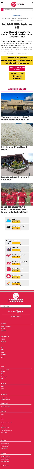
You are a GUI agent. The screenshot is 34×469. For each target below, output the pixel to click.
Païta (2, 343)
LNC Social (3, 383)
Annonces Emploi (5, 445)
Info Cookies (4, 432)
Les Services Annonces (6, 422)
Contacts (3, 453)
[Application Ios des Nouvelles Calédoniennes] (22, 311)
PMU (2, 378)
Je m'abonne (25, 2)
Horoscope (4, 376)
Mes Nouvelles (4, 403)
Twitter (2, 388)
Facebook (3, 386)
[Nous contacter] (9, 311)
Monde (3, 357)
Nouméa (3, 338)
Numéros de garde (5, 399)
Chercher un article (5, 406)
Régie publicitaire (5, 461)
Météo (2, 375)
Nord (2, 349)
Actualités (3, 323)
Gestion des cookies (16, 316)
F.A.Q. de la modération (6, 430)
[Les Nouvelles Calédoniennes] (17, 4)
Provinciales (21, 18)
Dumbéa (3, 339)
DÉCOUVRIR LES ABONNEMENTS (17, 78)
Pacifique (3, 354)
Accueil (4, 18)
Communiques (4, 446)
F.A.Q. (2, 419)
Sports (2, 352)
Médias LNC (3, 411)
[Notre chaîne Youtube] (18, 311)
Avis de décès (4, 448)
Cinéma (3, 371)
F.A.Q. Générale (4, 429)
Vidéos (2, 414)
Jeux (2, 373)
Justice (2, 331)
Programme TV (5, 370)
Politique (3, 328)
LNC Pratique (4, 394)
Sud (2, 347)
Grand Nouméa (5, 336)
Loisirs (2, 367)
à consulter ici (16, 221)
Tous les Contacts (5, 465)
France (2, 356)
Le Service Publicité (5, 456)
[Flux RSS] (11, 311)
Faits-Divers (3, 330)
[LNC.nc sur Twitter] (14, 311)
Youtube (3, 390)
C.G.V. (2, 425)
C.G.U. (2, 423)
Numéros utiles (4, 397)
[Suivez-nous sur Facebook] (16, 311)
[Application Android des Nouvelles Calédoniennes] (20, 311)
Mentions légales (5, 427)
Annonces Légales (5, 443)
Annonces (3, 440)
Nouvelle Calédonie (12, 18)
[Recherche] (2, 9)
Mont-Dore (3, 341)
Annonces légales (5, 459)
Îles (2, 351)
